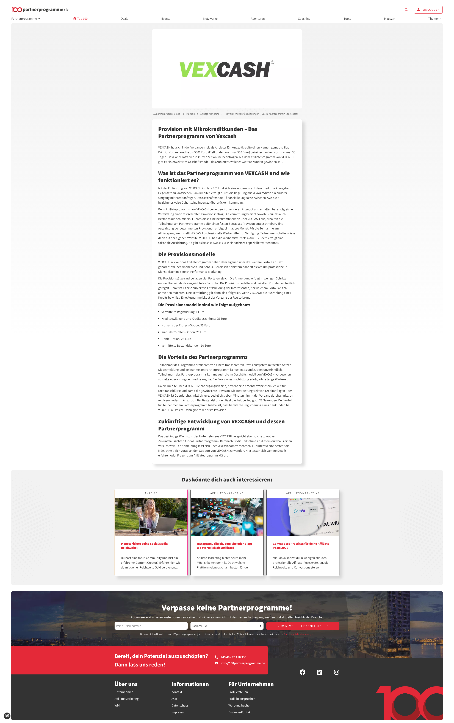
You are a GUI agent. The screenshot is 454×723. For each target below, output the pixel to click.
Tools (347, 18)
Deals (124, 18)
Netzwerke (210, 18)
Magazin (389, 18)
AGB (174, 699)
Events (165, 18)
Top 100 (82, 18)
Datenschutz (179, 705)
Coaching (304, 18)
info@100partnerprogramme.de (243, 663)
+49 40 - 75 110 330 (233, 657)
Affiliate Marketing (127, 699)
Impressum (178, 712)
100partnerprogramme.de (166, 113)
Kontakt (176, 692)
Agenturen (258, 18)
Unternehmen (124, 692)
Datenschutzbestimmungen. (299, 634)
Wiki (117, 705)
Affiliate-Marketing (209, 113)
